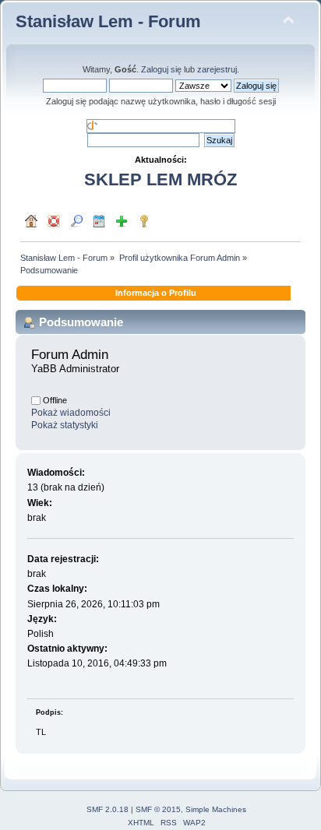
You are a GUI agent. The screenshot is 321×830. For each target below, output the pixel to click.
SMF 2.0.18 (107, 809)
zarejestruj (217, 69)
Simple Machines (215, 809)
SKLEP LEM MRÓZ (160, 179)
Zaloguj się (161, 69)
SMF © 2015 (158, 809)
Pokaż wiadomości (71, 412)
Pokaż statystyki (64, 425)
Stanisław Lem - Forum (108, 21)
